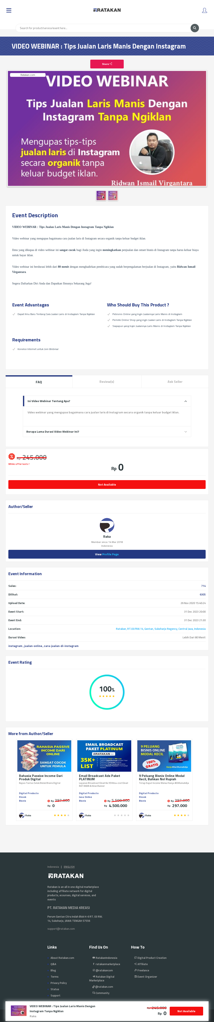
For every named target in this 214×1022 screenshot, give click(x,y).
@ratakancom (104, 970)
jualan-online (33, 646)
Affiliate (142, 964)
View (107, 554)
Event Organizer (147, 976)
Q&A (53, 964)
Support (55, 995)
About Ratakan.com (62, 958)
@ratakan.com (104, 987)
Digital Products (29, 793)
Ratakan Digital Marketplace (101, 978)
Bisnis (22, 801)
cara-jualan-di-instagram (61, 646)
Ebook (22, 797)
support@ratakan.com (61, 929)
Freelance (143, 970)
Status (55, 989)
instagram (15, 646)
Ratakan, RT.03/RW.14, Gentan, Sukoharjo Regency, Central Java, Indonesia (161, 629)
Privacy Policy (59, 983)
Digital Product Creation (152, 958)
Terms (55, 976)
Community (102, 993)
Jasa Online (85, 797)
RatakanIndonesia (106, 958)
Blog (53, 970)
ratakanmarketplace (107, 964)
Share (106, 64)
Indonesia (53, 867)
